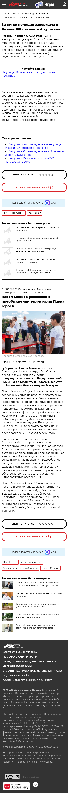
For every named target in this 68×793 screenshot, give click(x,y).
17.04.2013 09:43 (10, 13)
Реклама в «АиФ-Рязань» (20, 656)
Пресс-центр (47, 661)
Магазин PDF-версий (17, 666)
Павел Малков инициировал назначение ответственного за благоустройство (37, 626)
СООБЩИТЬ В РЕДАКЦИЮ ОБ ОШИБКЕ (27, 680)
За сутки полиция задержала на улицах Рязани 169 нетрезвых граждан (34, 146)
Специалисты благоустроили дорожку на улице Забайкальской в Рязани (37, 605)
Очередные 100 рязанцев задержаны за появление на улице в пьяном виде (36, 271)
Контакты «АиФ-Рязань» (20, 652)
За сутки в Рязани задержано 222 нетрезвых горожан (29, 160)
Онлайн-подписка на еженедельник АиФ (32, 670)
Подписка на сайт (16, 675)
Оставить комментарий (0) (34, 187)
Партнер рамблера (31, 777)
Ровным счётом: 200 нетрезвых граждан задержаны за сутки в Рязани (36, 250)
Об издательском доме (19, 661)
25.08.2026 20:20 (11, 289)
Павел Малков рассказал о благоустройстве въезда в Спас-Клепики (39, 616)
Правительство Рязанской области (23, 355)
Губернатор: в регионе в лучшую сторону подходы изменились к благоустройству (37, 584)
